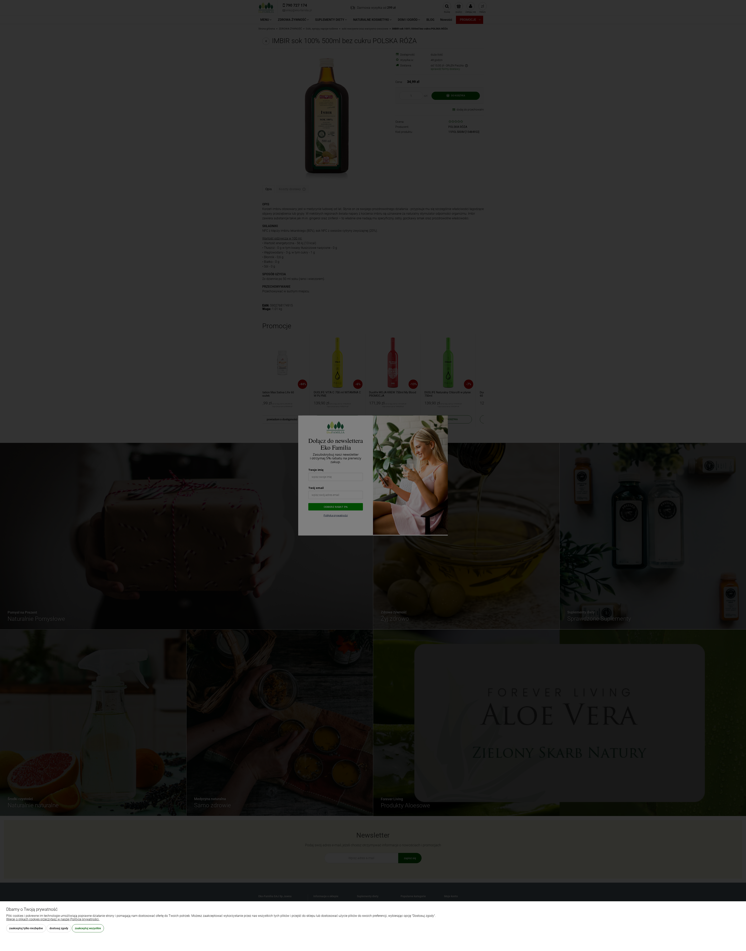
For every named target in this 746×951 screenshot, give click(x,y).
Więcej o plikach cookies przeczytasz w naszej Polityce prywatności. (52, 919)
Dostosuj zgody (59, 928)
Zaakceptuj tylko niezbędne (26, 928)
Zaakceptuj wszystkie (88, 928)
